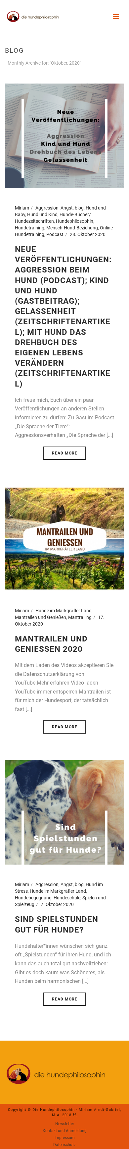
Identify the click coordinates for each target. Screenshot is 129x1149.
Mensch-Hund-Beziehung (72, 227)
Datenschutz (64, 1144)
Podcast (55, 234)
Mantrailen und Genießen (40, 617)
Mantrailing (80, 617)
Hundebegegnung (33, 897)
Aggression (47, 208)
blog (79, 208)
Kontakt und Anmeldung (65, 1130)
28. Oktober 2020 (88, 234)
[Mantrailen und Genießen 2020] (64, 538)
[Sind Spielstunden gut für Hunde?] (64, 812)
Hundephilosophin (74, 221)
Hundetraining (29, 227)
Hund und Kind (42, 214)
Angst (67, 208)
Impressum (65, 1137)
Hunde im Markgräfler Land (63, 610)
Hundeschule (67, 897)
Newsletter (64, 1123)
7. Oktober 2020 (57, 904)
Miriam (22, 208)
